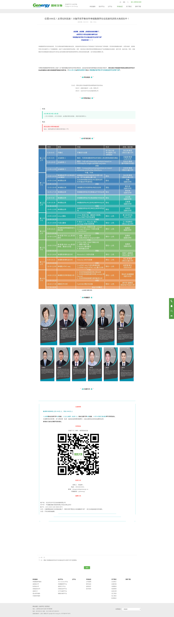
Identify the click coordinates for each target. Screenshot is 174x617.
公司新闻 (88, 581)
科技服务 (93, 6)
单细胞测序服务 (37, 581)
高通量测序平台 (62, 584)
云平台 (110, 6)
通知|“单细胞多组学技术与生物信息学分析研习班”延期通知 (60, 560)
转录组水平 (36, 586)
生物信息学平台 (62, 588)
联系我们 (114, 598)
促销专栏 (88, 586)
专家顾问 (114, 586)
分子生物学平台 (62, 591)
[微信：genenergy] (171, 310)
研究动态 (88, 584)
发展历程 (114, 584)
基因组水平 (36, 584)
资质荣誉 (114, 588)
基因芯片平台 (62, 586)
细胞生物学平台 (62, 593)
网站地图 (35, 606)
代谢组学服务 (36, 596)
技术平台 (102, 6)
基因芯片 (35, 591)
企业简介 (114, 581)
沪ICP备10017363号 (65, 613)
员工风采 (114, 593)
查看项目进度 (137, 2)
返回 (87, 567)
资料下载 (138, 6)
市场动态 (120, 6)
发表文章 (114, 591)
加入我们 (114, 596)
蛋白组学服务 (36, 593)
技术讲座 (88, 588)
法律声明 (41, 606)
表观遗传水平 (36, 588)
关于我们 (129, 6)
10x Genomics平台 (63, 581)
